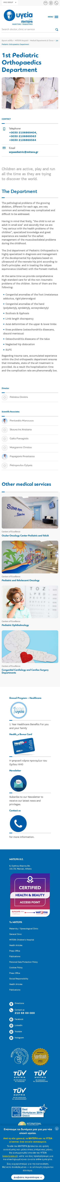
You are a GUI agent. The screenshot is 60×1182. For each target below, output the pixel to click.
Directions (19, 1003)
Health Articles (15, 945)
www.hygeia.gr (10, 1155)
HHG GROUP (8, 2)
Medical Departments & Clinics (41, 41)
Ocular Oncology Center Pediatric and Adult (25, 536)
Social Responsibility (18, 979)
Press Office (14, 951)
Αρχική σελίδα (7, 41)
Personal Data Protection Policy (23, 962)
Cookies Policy (15, 968)
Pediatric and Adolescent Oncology (20, 580)
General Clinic (15, 934)
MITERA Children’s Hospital (21, 940)
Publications (14, 956)
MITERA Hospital (21, 41)
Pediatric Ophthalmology (15, 625)
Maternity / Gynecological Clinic (23, 929)
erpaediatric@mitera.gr (23, 152)
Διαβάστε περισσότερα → (28, 1177)
